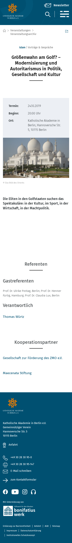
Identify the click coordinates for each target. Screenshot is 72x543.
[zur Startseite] (14, 11)
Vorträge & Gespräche (40, 47)
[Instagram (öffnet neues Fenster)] (24, 491)
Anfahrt (13, 444)
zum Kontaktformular (23, 479)
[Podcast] (33, 491)
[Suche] (48, 14)
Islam (22, 47)
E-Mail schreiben (21, 471)
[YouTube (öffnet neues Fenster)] (15, 491)
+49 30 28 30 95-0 (21, 457)
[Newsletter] (56, 5)
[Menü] (64, 14)
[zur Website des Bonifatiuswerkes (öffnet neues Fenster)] (36, 511)
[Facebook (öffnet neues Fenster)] (5, 491)
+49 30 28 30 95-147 (22, 464)
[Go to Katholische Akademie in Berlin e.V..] (4, 30)
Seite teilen (67, 31)
